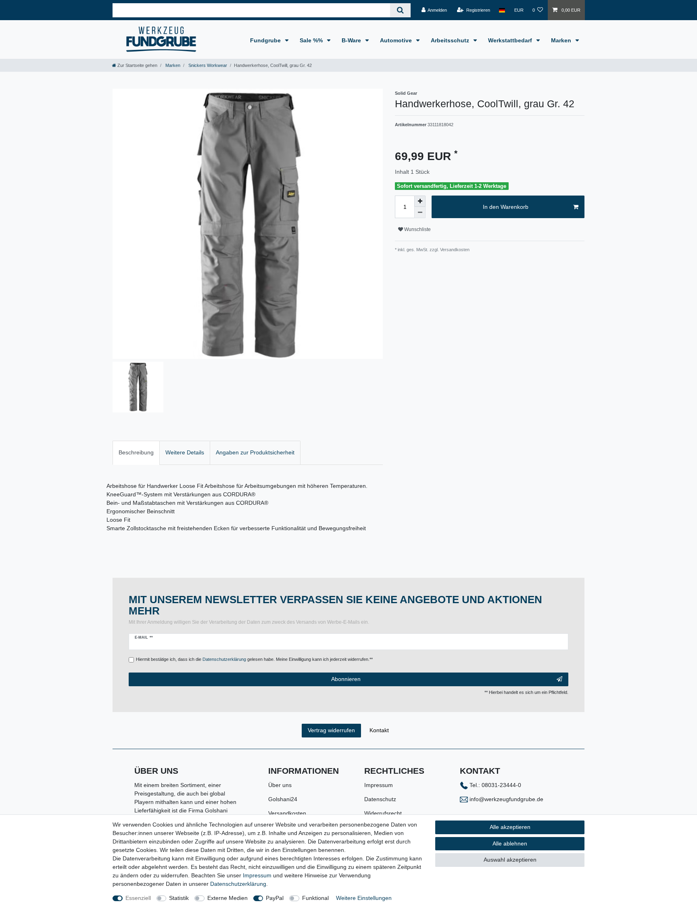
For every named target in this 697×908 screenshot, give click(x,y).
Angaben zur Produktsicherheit (255, 452)
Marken (562, 40)
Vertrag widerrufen (331, 730)
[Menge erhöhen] (420, 201)
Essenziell (138, 898)
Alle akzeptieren (510, 827)
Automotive (396, 40)
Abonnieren (346, 679)
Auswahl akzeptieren (510, 859)
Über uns (280, 785)
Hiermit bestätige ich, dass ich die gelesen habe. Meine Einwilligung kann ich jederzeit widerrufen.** (254, 659)
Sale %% (312, 40)
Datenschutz (380, 799)
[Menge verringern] (420, 212)
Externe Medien (227, 898)
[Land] (502, 10)
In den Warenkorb (505, 207)
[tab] (136, 452)
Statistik (179, 898)
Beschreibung (136, 452)
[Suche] (400, 10)
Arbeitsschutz (451, 40)
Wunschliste (417, 229)
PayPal (275, 898)
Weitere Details (184, 452)
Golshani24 (282, 799)
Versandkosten (287, 813)
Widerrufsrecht (383, 813)
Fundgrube (266, 40)
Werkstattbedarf (511, 40)
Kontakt (379, 730)
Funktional (315, 898)
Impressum (378, 785)
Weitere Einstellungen (364, 898)
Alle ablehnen (509, 843)
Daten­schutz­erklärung (238, 884)
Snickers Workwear (207, 65)
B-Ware (352, 40)
